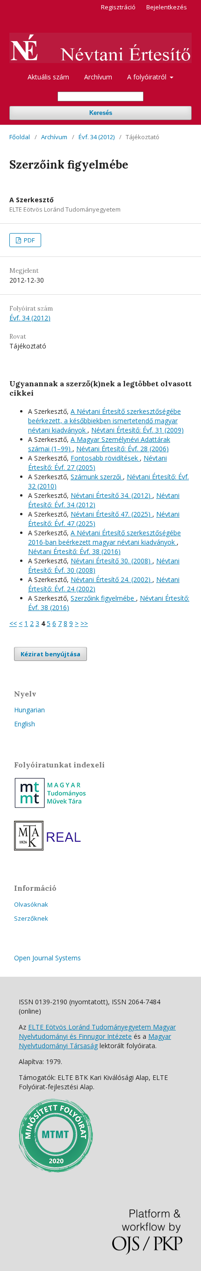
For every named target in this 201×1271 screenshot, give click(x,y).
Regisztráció (118, 7)
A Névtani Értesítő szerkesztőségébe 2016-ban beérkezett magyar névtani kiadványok (104, 537)
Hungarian (29, 709)
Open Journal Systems (47, 957)
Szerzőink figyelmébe (103, 598)
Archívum (98, 76)
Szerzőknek (31, 918)
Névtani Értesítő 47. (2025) (111, 514)
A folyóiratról (147, 76)
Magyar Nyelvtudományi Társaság (95, 1041)
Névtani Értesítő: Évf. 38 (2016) (74, 551)
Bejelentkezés (166, 7)
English (24, 723)
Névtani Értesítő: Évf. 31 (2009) (137, 430)
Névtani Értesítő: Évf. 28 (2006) (122, 448)
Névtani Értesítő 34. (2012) (111, 495)
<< (13, 623)
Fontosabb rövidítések (105, 458)
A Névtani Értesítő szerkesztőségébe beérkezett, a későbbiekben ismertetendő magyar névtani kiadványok (104, 420)
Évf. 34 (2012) (97, 137)
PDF (28, 240)
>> (84, 623)
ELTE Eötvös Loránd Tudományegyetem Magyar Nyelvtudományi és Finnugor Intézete (97, 1031)
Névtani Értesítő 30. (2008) (111, 560)
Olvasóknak (31, 904)
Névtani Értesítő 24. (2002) (111, 579)
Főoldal (19, 137)
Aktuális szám (48, 76)
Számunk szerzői (97, 476)
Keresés (100, 112)
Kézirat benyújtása (50, 654)
